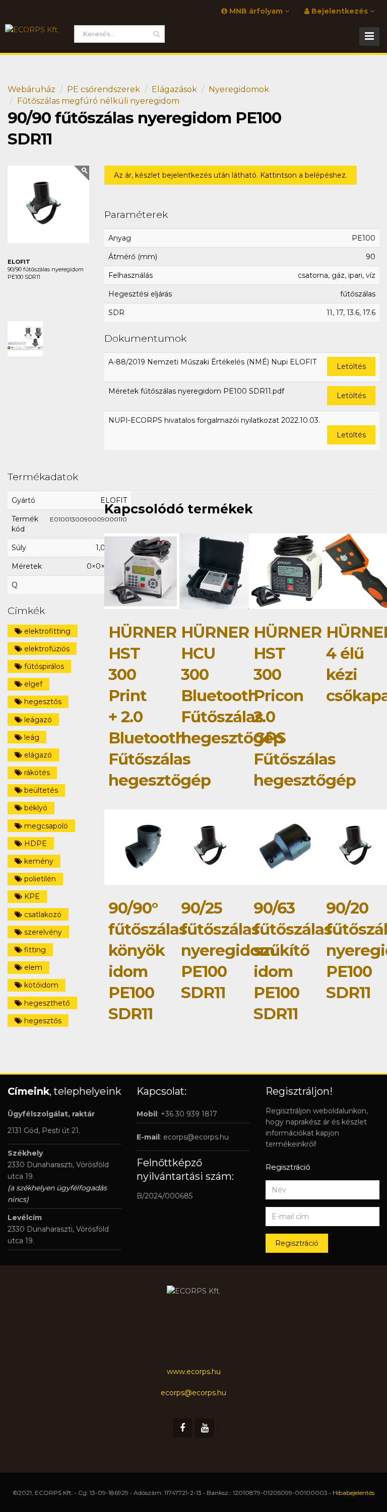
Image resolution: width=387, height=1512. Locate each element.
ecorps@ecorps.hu (196, 1137)
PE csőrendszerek (103, 89)
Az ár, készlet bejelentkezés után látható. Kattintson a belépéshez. (230, 175)
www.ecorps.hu (194, 1371)
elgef (32, 684)
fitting (34, 949)
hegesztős (41, 701)
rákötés (36, 772)
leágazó (37, 719)
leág (30, 737)
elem (32, 967)
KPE (31, 896)
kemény (37, 861)
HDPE (34, 843)
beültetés (40, 790)
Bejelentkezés (339, 11)
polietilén (39, 878)
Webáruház (31, 89)
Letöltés (351, 366)
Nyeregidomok (239, 89)
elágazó (37, 755)
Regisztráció (296, 1243)
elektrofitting (46, 631)
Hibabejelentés (353, 1492)
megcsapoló (45, 825)
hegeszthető (46, 1003)
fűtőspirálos (43, 666)
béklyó (34, 807)
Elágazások (174, 89)
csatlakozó (41, 914)
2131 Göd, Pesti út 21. (44, 1130)
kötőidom (40, 985)
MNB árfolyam (256, 11)
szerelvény (42, 932)
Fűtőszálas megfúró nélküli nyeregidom (98, 101)
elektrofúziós (46, 648)
